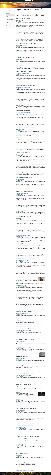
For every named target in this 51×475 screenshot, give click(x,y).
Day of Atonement (8, 13)
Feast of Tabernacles (8, 8)
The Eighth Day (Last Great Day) (9, 19)
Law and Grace (8, 27)
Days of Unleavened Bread (9, 25)
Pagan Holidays (8, 11)
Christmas (7, 22)
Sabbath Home (8, 0)
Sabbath (7, 16)
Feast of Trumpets (8, 10)
